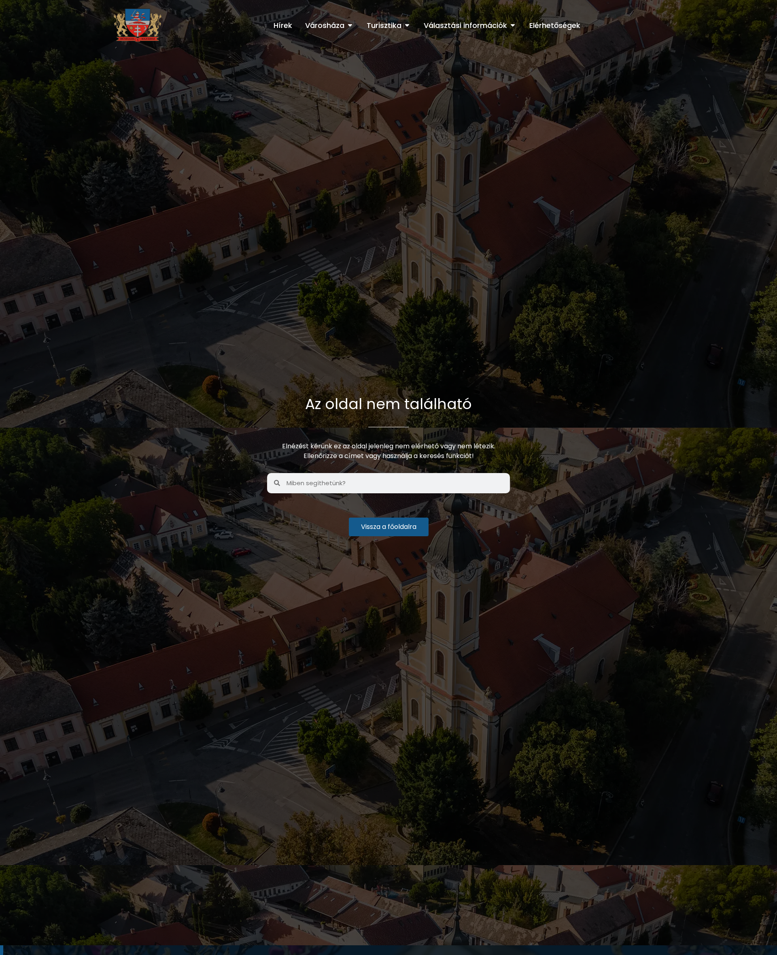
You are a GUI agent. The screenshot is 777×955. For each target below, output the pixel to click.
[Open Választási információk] (512, 25)
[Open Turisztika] (407, 25)
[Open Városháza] (350, 25)
